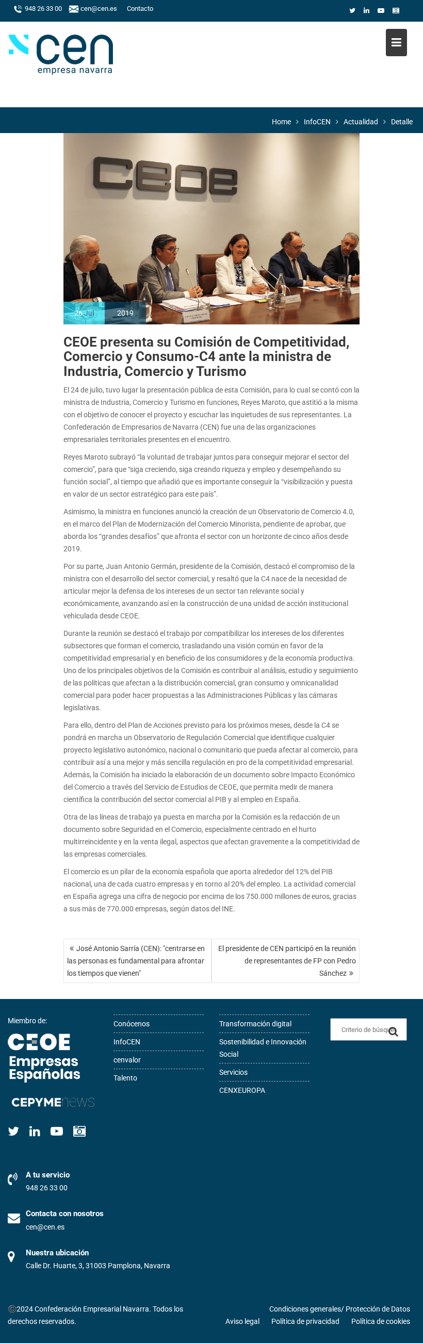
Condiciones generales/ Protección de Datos (339, 1309)
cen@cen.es (98, 8)
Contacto (140, 9)
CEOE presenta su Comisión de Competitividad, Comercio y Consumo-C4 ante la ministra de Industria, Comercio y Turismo (206, 356)
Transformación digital (255, 1024)
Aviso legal (242, 1321)
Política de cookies (380, 1321)
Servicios (233, 1072)
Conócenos (131, 1024)
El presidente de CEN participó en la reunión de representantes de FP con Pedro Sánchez (287, 960)
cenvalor (127, 1060)
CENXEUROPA (242, 1090)
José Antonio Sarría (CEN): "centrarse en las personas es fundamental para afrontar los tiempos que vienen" (136, 960)
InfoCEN (126, 1042)
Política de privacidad (305, 1321)
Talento (125, 1078)
